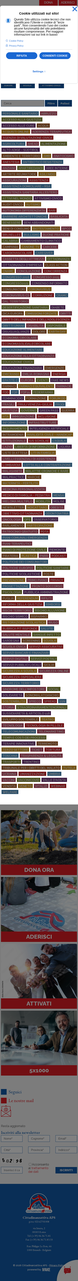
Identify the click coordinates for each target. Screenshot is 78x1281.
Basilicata (59, 216)
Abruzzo (48, 113)
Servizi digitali (15, 659)
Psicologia (12, 592)
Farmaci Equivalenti (36, 386)
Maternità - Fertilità (20, 483)
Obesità (56, 507)
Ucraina (9, 774)
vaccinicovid (28, 780)
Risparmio (39, 616)
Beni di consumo (16, 229)
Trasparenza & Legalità (41, 756)
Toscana (10, 756)
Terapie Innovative (18, 744)
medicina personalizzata (24, 489)
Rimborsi (53, 604)
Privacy (56, 580)
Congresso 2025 (46, 277)
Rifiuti (46, 598)
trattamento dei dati (38, 1169)
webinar (58, 786)
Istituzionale (14, 441)
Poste (49, 574)
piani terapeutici (17, 544)
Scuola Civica (14, 647)
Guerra (68, 410)
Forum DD (57, 398)
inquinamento (14, 429)
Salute (47, 628)
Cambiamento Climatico (41, 241)
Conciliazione (29, 271)
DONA (48, 2)
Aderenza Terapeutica (51, 132)
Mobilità (43, 501)
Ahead (33, 144)
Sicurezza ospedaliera (22, 677)
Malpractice (13, 477)
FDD (6, 392)
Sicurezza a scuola (19, 671)
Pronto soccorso (47, 586)
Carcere (50, 247)
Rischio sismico (15, 616)
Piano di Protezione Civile (24, 550)
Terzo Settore (15, 750)
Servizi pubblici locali (22, 665)
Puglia (8, 598)
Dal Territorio (15, 301)
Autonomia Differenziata (24, 210)
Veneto (25, 786)
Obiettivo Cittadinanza (22, 513)
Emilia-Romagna (36, 374)
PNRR (44, 556)
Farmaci (9, 386)
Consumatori (14, 289)
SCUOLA (27, 85)
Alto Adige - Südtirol (21, 150)
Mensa (58, 495)
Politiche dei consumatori (25, 562)
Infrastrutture (43, 422)
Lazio (7, 447)
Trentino (31, 762)
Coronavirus (39, 289)
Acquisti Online (16, 132)
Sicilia (49, 665)
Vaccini (9, 780)
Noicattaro (37, 507)
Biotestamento (46, 229)
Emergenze (54, 368)
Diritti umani (13, 326)
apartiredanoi (30, 168)
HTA (6, 416)
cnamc (8, 271)
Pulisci (65, 103)
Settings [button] (39, 71)
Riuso (53, 622)
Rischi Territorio (17, 610)
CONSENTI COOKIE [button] (55, 55)
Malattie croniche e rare (47, 471)
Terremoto (47, 744)
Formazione (36, 398)
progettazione (15, 586)
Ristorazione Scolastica (24, 622)
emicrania (11, 374)
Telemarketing (51, 731)
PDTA (45, 532)
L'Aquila (59, 441)
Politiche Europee (18, 568)
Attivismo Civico (48, 198)
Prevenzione (13, 580)
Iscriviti (66, 1170)
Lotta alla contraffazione (47, 465)
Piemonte (57, 550)
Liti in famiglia (43, 453)
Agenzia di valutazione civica (27, 138)
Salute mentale (16, 635)
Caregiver (44, 253)
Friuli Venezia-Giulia (35, 404)
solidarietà (12, 695)
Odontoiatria (57, 513)
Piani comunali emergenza (25, 538)
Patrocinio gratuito (20, 532)
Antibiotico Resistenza (42, 162)
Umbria (54, 774)
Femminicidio (13, 398)
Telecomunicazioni (19, 731)
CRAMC (61, 295)
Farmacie (63, 386)
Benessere (11, 223)
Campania (10, 247)
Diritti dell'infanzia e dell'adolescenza (36, 319)
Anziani (9, 168)
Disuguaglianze (16, 332)
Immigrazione (23, 416)
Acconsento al (38, 1168)
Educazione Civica (18, 362)
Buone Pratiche (56, 235)
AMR (46, 156)
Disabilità (35, 326)
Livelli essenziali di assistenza (29, 459)
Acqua (43, 126)
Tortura (53, 750)
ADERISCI (68, 2)
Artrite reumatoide (19, 174)
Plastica (29, 556)
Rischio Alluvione (50, 610)
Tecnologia (13, 725)
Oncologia (12, 519)
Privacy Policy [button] (16, 45)
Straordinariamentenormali (41, 707)
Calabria (10, 241)
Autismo (33, 204)
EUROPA (8, 85)
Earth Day (57, 332)
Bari (51, 210)
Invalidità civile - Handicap (49, 435)
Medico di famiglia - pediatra (26, 495)
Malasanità (12, 471)
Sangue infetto (46, 635)
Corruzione (43, 295)
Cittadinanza (58, 259)
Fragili (8, 404)
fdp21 (25, 392)
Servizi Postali (43, 659)
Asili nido (47, 174)
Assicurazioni (14, 180)
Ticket (36, 750)
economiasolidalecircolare (27, 344)
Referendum (27, 598)
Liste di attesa (15, 453)
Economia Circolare (20, 338)
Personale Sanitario (20, 113)
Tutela (69, 768)
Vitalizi (41, 786)
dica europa (13, 313)
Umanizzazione (32, 774)
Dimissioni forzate (41, 313)
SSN (62, 701)
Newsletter (13, 507)
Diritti (65, 313)
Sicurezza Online (54, 671)
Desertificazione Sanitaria (25, 307)
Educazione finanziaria (22, 368)
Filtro (51, 103)
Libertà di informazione (35, 447)
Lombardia (11, 465)
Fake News (60, 380)
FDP (15, 392)
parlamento (13, 525)
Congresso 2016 (16, 277)
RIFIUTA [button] (21, 55)
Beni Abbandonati (39, 223)
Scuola (50, 641)
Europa (27, 380)
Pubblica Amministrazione (46, 592)
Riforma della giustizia (22, 604)
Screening (31, 641)
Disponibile (56, 326)
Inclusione (47, 416)
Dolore (39, 332)
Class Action (56, 265)
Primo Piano (37, 580)
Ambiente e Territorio (21, 156)
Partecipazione (40, 525)
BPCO (66, 229)
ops (27, 519)
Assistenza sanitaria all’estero (30, 192)
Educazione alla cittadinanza (28, 356)
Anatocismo (63, 156)
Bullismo (31, 235)
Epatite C (10, 380)
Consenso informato (49, 283)
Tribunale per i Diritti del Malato (31, 768)
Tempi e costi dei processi (24, 738)
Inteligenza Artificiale (49, 429)
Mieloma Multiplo (17, 501)
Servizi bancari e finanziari (26, 653)
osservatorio (45, 519)
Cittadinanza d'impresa (22, 265)
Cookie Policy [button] (16, 41)
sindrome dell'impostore (24, 689)
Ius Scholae (39, 441)
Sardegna (11, 641)
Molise (59, 501)
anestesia (11, 162)
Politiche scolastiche (21, 574)
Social (53, 689)
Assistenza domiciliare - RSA (26, 186)
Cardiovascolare (17, 253)
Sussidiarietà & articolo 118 (26, 713)
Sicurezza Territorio (21, 683)
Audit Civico (13, 204)
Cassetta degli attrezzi (23, 259)
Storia (8, 707)
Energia (59, 374)
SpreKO (50, 701)
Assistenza (38, 180)
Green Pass (49, 410)
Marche (33, 477)
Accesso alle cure (18, 126)
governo (28, 410)
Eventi (42, 380)
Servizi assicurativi (45, 647)
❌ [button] (74, 9)
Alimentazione (53, 144)
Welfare (10, 792)
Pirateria (10, 556)
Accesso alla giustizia (22, 120)
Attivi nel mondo (17, 198)
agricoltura (13, 144)
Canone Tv (30, 247)
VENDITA (9, 786)
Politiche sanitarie (53, 568)
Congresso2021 (15, 283)
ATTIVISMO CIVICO (51, 85)
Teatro (47, 719)
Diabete (57, 307)
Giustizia (10, 410)
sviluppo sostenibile (20, 719)
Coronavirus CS (16, 295)
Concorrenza (55, 271)
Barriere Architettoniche (25, 216)
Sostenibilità (14, 701)
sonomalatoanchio (42, 695)
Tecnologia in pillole (44, 725)
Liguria (64, 447)
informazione (14, 422)
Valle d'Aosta (54, 780)
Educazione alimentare (22, 350)
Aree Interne (57, 168)
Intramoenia (13, 435)
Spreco (35, 701)
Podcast (58, 556)
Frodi (59, 404)
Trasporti (11, 762)
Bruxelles (11, 235)
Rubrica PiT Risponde (20, 628)
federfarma (43, 392)
